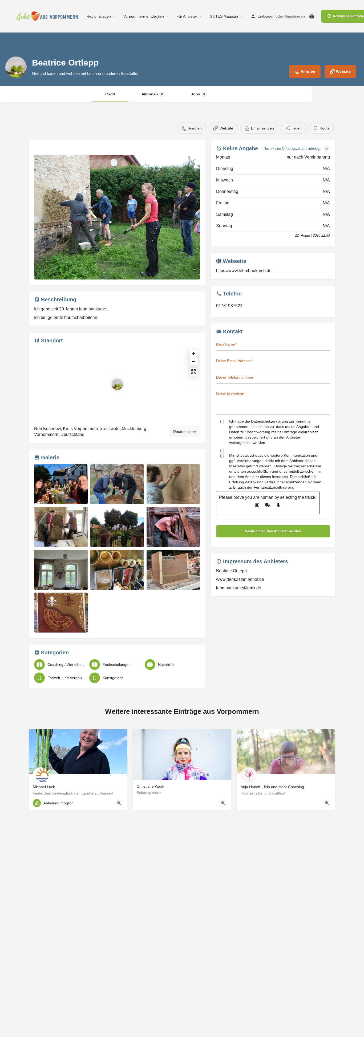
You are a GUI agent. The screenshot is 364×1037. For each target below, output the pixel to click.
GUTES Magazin (224, 16)
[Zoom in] (193, 354)
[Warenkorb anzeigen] (312, 16)
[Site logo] (49, 16)
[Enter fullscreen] (193, 372)
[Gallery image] (117, 217)
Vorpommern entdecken (143, 16)
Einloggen (266, 16)
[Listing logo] (16, 67)
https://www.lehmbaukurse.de (244, 270)
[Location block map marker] (117, 384)
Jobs (198, 94)
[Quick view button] (119, 803)
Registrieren (294, 16)
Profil (110, 94)
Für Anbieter (186, 16)
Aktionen (152, 94)
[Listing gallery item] (61, 484)
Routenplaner (184, 432)
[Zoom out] (193, 361)
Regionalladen (99, 16)
